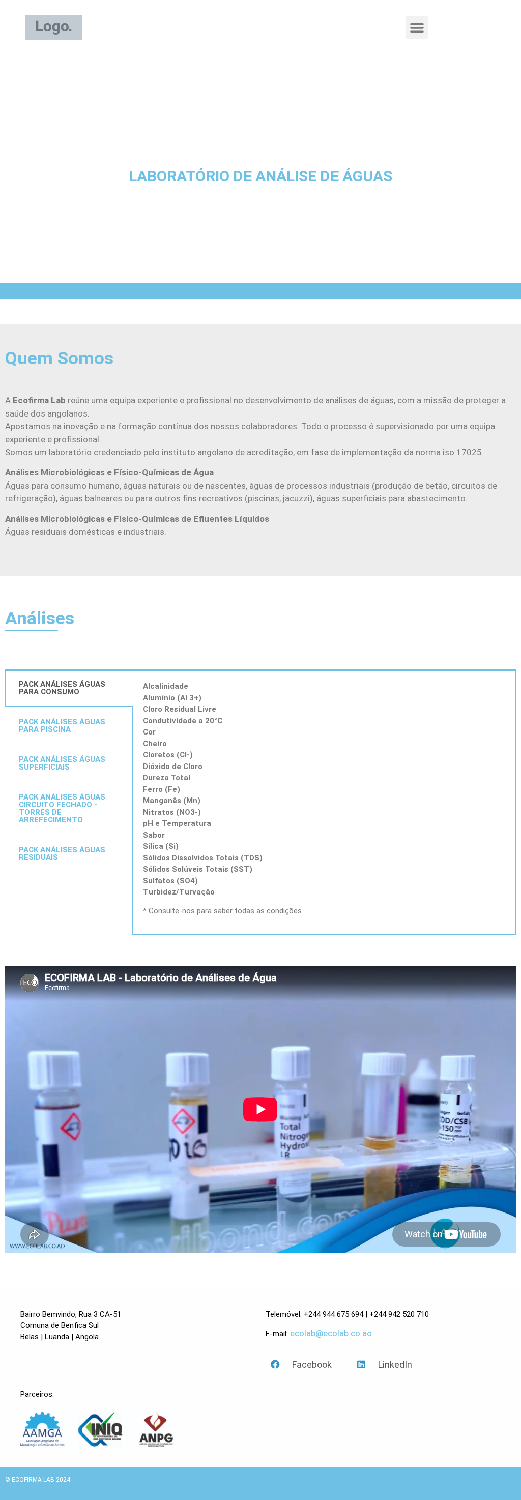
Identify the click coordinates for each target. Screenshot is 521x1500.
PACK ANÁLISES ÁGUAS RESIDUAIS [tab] (62, 853)
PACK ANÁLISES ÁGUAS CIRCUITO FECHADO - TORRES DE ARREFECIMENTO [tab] (62, 808)
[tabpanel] (324, 802)
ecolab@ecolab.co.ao (331, 1333)
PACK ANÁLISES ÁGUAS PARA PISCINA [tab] (62, 725)
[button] (417, 27)
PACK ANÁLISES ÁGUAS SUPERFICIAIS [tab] (62, 763)
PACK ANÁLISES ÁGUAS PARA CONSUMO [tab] (62, 688)
